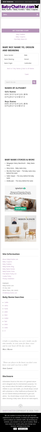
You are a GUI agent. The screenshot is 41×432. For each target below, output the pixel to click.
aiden (6, 312)
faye (5, 321)
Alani (5, 315)
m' (5, 331)
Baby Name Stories (9, 269)
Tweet (27, 74)
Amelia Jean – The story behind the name (20, 181)
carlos (6, 305)
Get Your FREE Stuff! (20, 30)
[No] (38, 422)
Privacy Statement (8, 278)
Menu (5, 14)
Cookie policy (23, 429)
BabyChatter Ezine (9, 271)
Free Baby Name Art (20, 39)
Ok (15, 429)
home (6, 309)
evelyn (6, 318)
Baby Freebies (20, 34)
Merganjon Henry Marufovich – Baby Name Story (19, 2)
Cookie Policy (7, 276)
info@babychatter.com (10, 293)
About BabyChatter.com (10, 259)
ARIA (6, 324)
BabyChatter (9, 411)
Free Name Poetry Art (10, 274)
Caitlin (6, 302)
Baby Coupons (20, 37)
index (6, 327)
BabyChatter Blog (8, 266)
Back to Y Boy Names (14, 68)
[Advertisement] (21, 23)
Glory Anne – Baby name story (16, 168)
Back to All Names (28, 68)
